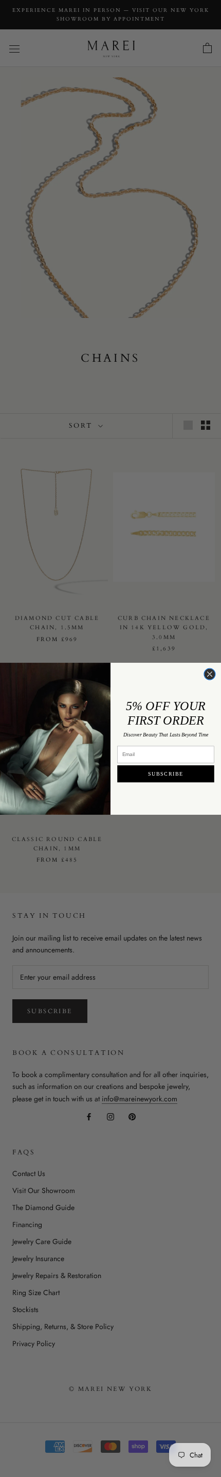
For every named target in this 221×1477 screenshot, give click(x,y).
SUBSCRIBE (165, 773)
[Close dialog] (209, 674)
